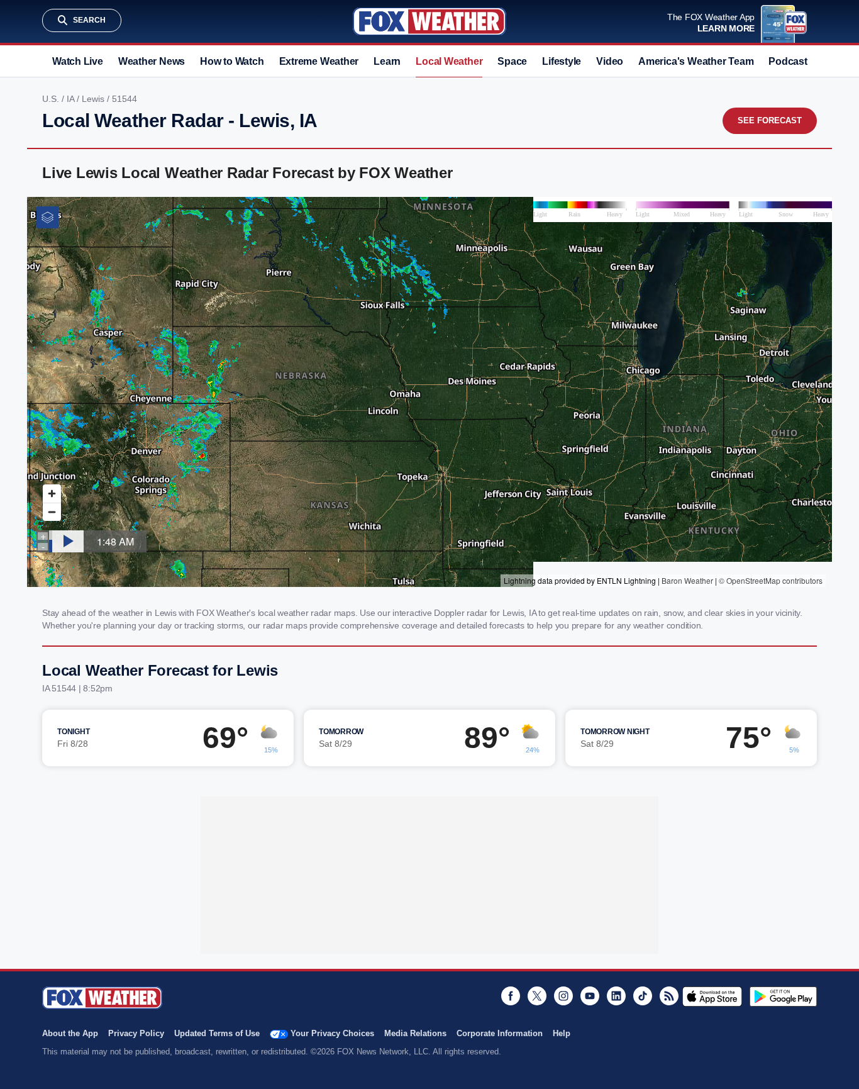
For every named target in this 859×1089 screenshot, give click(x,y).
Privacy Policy (136, 1033)
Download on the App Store (712, 996)
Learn (387, 61)
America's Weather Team (695, 61)
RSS (669, 995)
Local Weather (449, 61)
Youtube (589, 995)
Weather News (151, 61)
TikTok (642, 995)
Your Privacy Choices (332, 1033)
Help (561, 1033)
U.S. (52, 99)
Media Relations (415, 1033)
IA (72, 99)
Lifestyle (561, 61)
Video (609, 61)
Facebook (510, 995)
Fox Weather (429, 21)
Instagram (563, 995)
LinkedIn (616, 995)
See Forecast (770, 120)
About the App (70, 1033)
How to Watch (231, 61)
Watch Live (77, 61)
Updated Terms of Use (217, 1033)
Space (512, 61)
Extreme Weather (319, 61)
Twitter (537, 995)
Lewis (94, 99)
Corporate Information (500, 1033)
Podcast (787, 61)
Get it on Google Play (783, 996)
